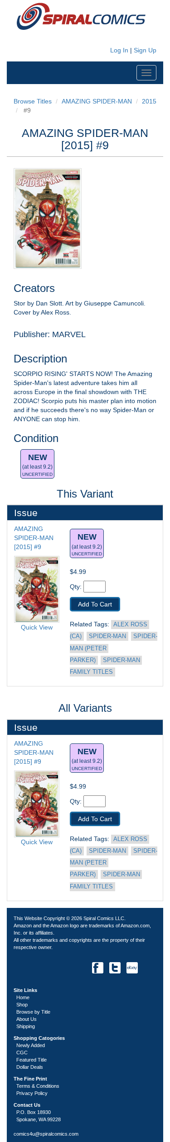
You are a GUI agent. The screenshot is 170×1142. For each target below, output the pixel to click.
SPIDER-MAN (107, 636)
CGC (22, 1052)
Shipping (25, 1026)
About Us (26, 1019)
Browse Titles (33, 101)
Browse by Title (33, 1012)
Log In (118, 50)
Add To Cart (95, 604)
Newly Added (30, 1045)
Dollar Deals (29, 1067)
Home (22, 997)
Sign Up (145, 50)
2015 (149, 101)
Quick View (37, 627)
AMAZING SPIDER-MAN (97, 101)
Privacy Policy (32, 1093)
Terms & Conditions (37, 1086)
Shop (22, 1004)
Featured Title (31, 1059)
